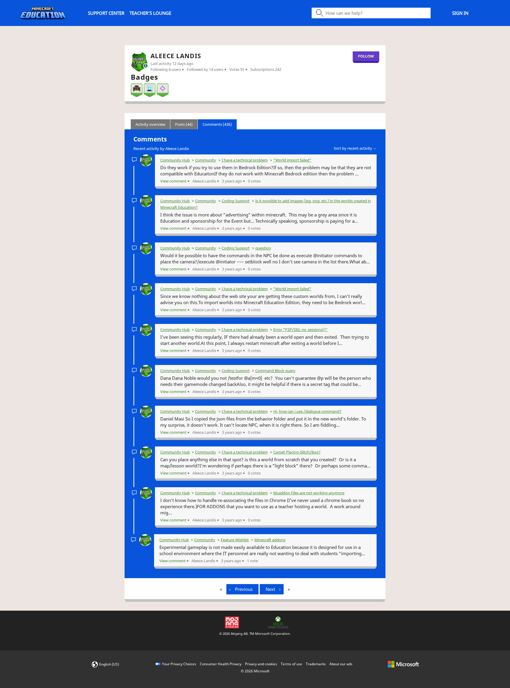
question (263, 248)
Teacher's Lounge (150, 13)
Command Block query (275, 370)
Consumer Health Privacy (220, 663)
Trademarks (316, 663)
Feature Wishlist (235, 539)
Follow (366, 56)
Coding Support (236, 200)
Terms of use (291, 663)
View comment (173, 181)
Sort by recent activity (353, 148)
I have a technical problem (245, 160)
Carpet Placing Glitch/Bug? (297, 452)
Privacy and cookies (261, 663)
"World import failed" (292, 160)
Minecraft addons (269, 539)
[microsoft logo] (403, 663)
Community (205, 160)
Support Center (106, 13)
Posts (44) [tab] (184, 124)
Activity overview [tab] (150, 124)
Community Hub (175, 160)
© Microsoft (255, 671)
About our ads (340, 663)
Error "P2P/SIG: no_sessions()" (300, 329)
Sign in (460, 13)
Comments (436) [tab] (217, 124)
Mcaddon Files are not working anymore (308, 492)
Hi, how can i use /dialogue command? (307, 411)
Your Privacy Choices (179, 663)
